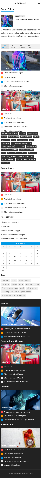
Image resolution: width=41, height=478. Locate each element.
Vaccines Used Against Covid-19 (26, 159)
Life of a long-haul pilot (10, 222)
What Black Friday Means (12, 457)
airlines (4, 136)
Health (4, 303)
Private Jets (8, 114)
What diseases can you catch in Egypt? (22, 156)
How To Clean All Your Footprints (15, 416)
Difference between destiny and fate (16, 461)
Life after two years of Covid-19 (15, 332)
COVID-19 (22, 133)
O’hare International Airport (13, 73)
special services (22, 140)
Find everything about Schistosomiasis (18, 90)
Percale (17, 153)
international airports (8, 146)
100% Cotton (5, 156)
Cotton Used (32, 153)
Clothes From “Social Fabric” (27, 20)
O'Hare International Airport (9, 133)
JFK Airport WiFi (12, 150)
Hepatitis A (11, 159)
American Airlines (26, 136)
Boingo (4, 150)
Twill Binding (5, 163)
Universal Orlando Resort (12, 465)
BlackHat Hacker (10, 77)
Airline (13, 140)
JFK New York (20, 146)
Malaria (4, 159)
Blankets (10, 153)
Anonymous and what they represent (17, 82)
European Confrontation (27, 150)
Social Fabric (20, 3)
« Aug (2, 270)
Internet (5, 386)
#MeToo (36, 136)
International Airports (12, 341)
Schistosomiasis (32, 133)
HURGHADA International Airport (15, 122)
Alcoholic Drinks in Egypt (12, 118)
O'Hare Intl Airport (13, 136)
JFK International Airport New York (21, 143)
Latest (13, 47)
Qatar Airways (5, 140)
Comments (21, 47)
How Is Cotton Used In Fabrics (14, 450)
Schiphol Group (31, 146)
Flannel (24, 153)
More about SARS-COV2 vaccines (16, 127)
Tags (29, 47)
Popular (5, 47)
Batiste (4, 153)
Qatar (31, 140)
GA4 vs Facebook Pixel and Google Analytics (19, 420)
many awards (5, 143)
